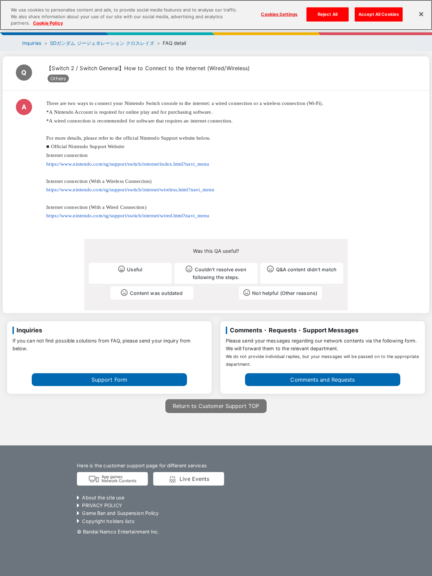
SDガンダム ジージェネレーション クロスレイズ (102, 43)
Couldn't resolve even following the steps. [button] (219, 273)
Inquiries (32, 43)
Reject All (328, 14)
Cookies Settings (279, 14)
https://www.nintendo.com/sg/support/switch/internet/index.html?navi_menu (127, 164)
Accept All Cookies (378, 14)
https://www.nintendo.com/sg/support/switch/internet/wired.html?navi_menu (127, 215)
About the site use (103, 497)
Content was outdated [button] (156, 293)
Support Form (109, 379)
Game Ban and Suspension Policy (120, 513)
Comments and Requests (322, 379)
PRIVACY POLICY (102, 505)
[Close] (421, 14)
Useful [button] (134, 269)
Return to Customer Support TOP (216, 406)
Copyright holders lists (108, 521)
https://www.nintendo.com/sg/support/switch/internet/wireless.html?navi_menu (130, 189)
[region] (216, 15)
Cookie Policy (48, 23)
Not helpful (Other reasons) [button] (284, 293)
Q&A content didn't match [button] (306, 269)
